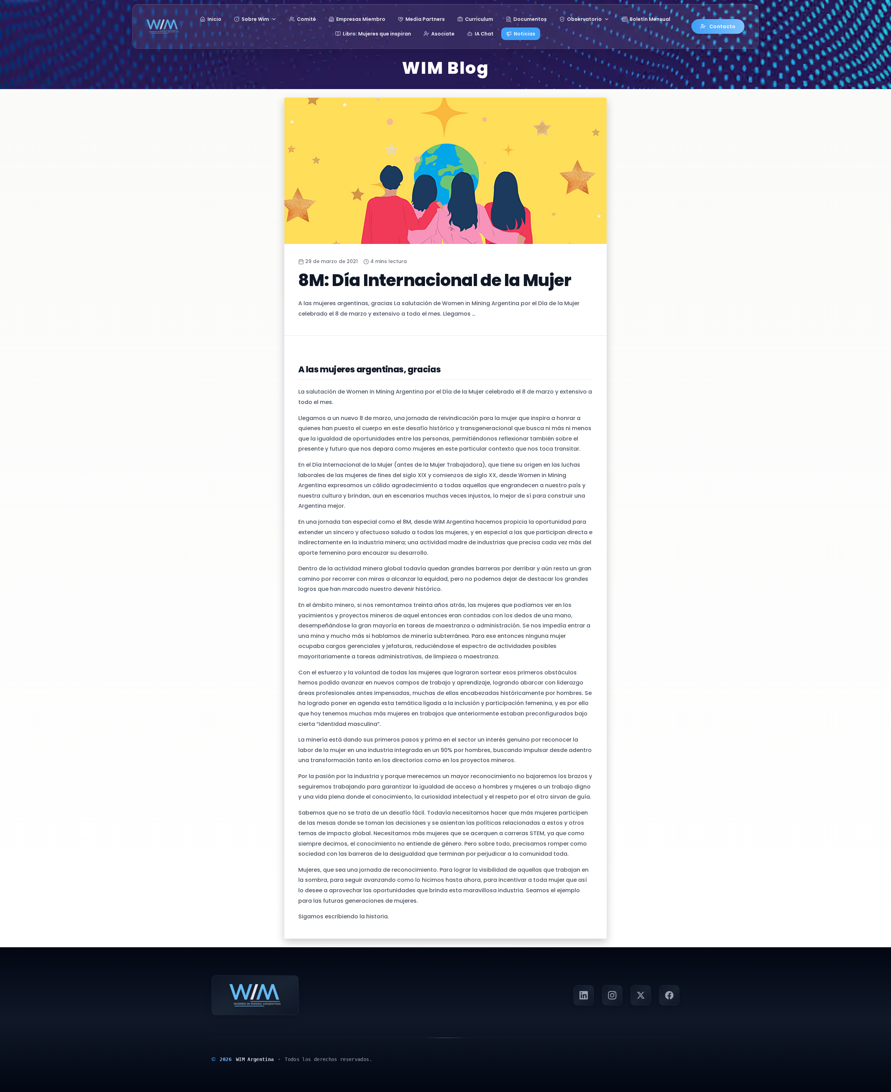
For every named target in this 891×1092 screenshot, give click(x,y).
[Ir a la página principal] (163, 26)
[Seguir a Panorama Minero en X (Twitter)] (641, 995)
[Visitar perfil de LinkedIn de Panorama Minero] (584, 995)
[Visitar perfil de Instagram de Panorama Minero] (612, 995)
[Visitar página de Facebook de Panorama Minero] (669, 995)
